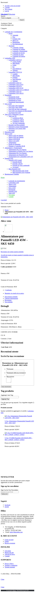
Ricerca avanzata (10, 543)
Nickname (9, 369)
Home (6, 210)
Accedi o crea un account (12, 6)
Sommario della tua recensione (16, 373)
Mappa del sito (9, 552)
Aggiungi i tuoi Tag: (7, 395)
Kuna (14, 590)
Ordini (7, 541)
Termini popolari (10, 567)
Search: (3, 16)
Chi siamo (12, 195)
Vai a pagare (8, 9)
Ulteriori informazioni (11, 298)
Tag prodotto (9, 302)
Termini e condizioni (11, 565)
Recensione (10, 376)
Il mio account (9, 539)
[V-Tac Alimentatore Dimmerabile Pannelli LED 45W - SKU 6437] (19, 418)
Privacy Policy (9, 563)
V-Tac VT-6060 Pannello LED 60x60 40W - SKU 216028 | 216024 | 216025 (18, 439)
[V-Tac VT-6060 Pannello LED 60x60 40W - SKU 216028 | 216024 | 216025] (19, 434)
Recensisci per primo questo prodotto (12, 252)
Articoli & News (10, 554)
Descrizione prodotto (11, 297)
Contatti (11, 197)
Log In (7, 11)
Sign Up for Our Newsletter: (9, 490)
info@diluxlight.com (16, 532)
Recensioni (8, 300)
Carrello (7, 7)
